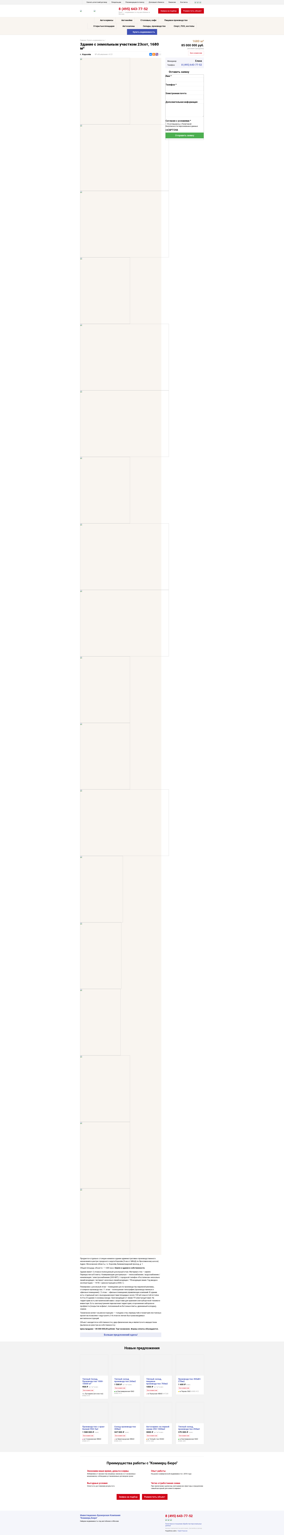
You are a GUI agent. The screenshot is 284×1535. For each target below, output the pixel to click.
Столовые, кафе (148, 20)
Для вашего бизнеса (156, 2)
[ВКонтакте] (150, 54)
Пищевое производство (176, 20)
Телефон (171, 84)
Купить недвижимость (144, 32)
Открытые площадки (103, 26)
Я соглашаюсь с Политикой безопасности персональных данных (182, 125)
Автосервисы (106, 20)
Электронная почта (176, 93)
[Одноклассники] (153, 54)
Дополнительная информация (181, 102)
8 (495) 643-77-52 (133, 9)
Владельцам (116, 2)
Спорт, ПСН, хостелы (184, 26)
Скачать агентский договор (97, 2)
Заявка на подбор (168, 11)
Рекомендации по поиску (135, 2)
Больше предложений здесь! (120, 1334)
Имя (169, 76)
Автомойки (126, 20)
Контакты (184, 2)
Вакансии (172, 2)
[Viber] (157, 54)
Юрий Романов (182, 1531)
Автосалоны (128, 26)
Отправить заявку (184, 135)
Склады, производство (154, 26)
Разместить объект (192, 11)
